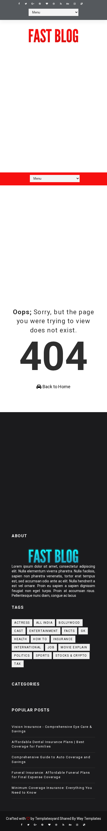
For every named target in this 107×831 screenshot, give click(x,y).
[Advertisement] (53, 113)
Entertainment (43, 631)
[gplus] (32, 3)
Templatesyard (47, 819)
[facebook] (18, 3)
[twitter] (25, 3)
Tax (17, 664)
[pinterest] (39, 3)
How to (40, 639)
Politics (22, 655)
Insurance (63, 639)
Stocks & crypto (71, 655)
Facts (69, 631)
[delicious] (81, 3)
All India (44, 622)
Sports (42, 655)
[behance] (67, 3)
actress (22, 622)
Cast (18, 631)
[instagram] (74, 3)
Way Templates (89, 819)
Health (20, 639)
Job (51, 647)
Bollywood (69, 622)
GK (83, 631)
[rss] (60, 3)
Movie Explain (74, 647)
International (27, 647)
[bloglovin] (46, 3)
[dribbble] (53, 3)
